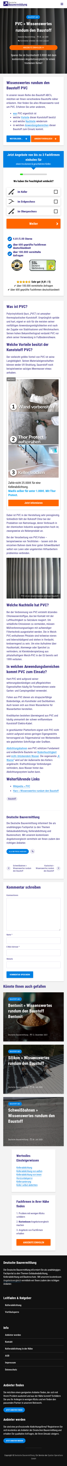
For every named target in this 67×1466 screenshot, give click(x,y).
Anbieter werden (13, 1334)
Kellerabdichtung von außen (29, 1171)
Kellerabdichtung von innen (28, 1174)
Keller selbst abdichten (27, 1185)
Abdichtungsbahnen (17, 748)
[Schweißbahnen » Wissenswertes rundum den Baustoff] (33, 1121)
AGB (7, 1355)
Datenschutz (11, 1369)
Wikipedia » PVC (21, 786)
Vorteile (25, 117)
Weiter (33, 224)
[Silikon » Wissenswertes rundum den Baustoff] (33, 1069)
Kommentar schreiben (27, 41)
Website (10, 959)
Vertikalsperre (12, 1312)
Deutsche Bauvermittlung (26, 37)
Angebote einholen (33, 1242)
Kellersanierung (23, 1181)
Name (9, 935)
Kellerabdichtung (24, 1167)
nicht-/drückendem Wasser (25, 756)
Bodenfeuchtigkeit (47, 752)
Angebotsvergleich (44, 139)
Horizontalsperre (24, 1178)
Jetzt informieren (33, 502)
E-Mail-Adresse (13, 947)
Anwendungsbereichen (37, 125)
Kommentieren (12, 895)
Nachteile (31, 121)
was (15, 113)
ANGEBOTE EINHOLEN (32, 47)
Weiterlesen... (17, 139)
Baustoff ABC (33, 17)
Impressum (10, 1362)
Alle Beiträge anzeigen (17, 851)
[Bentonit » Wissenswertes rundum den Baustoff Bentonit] (33, 1016)
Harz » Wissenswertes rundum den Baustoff (36, 790)
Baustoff (12, 798)
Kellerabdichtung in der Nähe (19, 1348)
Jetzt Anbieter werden (14, 1441)
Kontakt (9, 1341)
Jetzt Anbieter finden (14, 1410)
